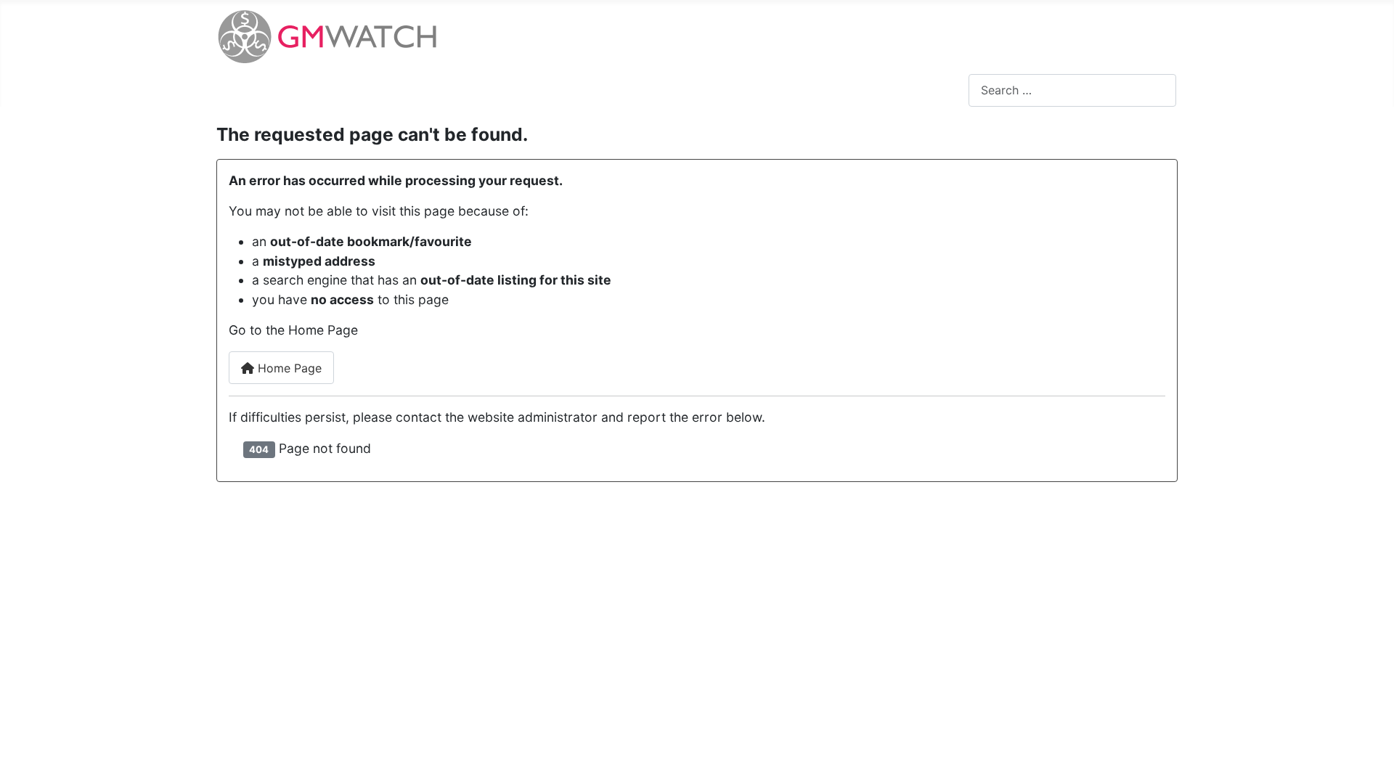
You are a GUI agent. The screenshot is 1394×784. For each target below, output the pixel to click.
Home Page (288, 368)
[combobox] (1072, 90)
